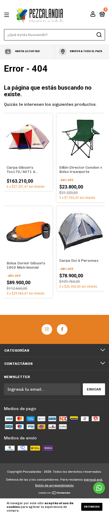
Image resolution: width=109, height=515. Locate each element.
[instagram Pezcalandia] (47, 329)
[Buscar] (98, 35)
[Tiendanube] (54, 493)
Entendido (92, 506)
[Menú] (7, 15)
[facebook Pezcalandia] (62, 329)
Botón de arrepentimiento (54, 485)
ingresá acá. (93, 479)
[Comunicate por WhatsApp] (99, 488)
